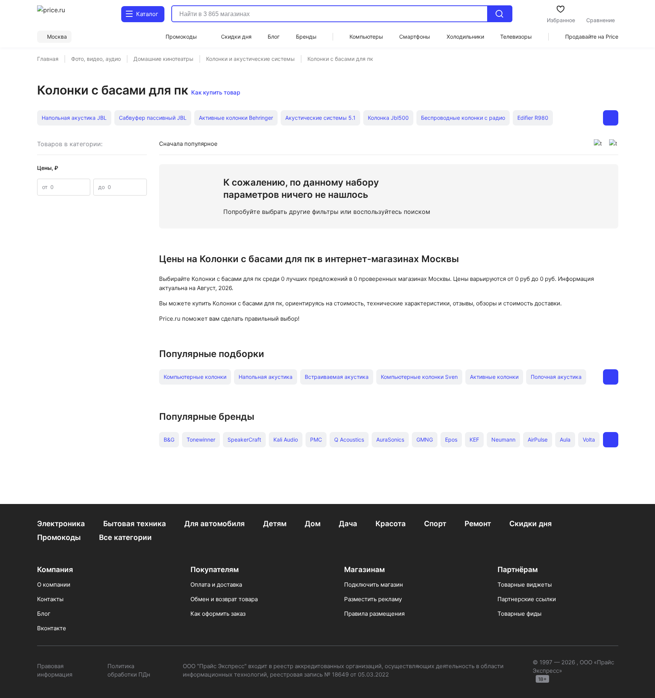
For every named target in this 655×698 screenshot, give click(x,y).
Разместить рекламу (373, 599)
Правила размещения (374, 613)
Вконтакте (51, 628)
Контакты (50, 599)
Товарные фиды (519, 613)
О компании (53, 584)
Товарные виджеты (524, 584)
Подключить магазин (373, 584)
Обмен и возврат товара (224, 599)
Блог (43, 613)
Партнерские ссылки (526, 599)
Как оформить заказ (217, 613)
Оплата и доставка (216, 584)
